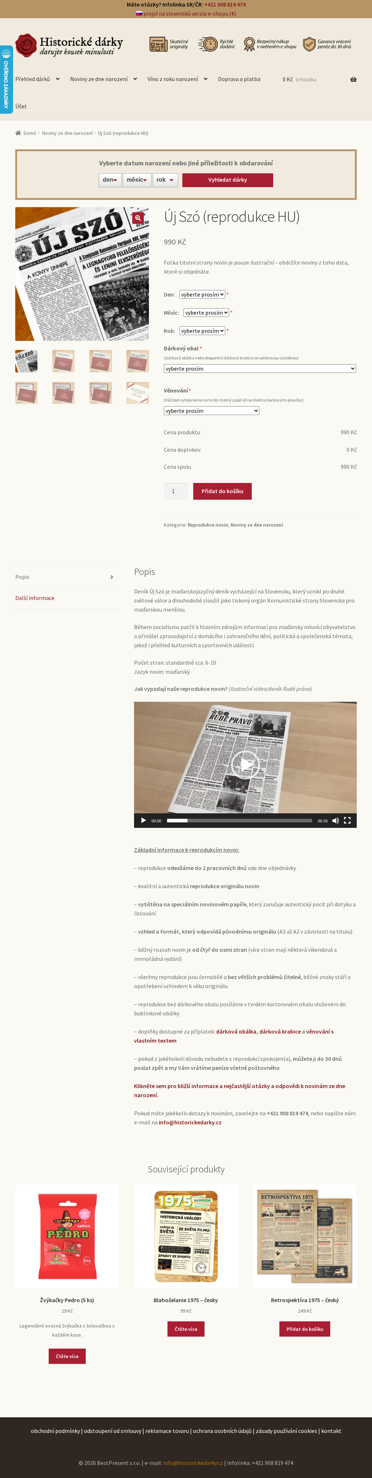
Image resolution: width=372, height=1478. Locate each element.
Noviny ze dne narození (99, 78)
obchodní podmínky (55, 1430)
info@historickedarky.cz (193, 1462)
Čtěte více (67, 1356)
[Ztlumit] (335, 820)
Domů (30, 133)
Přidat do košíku (222, 491)
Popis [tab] (22, 576)
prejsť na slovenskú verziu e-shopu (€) (189, 13)
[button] (138, 218)
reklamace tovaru (167, 1430)
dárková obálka (236, 1031)
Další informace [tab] (34, 597)
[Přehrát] (143, 820)
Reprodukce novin (208, 524)
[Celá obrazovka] (347, 820)
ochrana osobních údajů (222, 1430)
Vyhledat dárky (228, 179)
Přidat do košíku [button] (305, 1329)
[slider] (239, 820)
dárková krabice (280, 1031)
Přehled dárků (32, 78)
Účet (21, 106)
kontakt (331, 1430)
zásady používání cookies (286, 1430)
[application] (245, 765)
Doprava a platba (239, 78)
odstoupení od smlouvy (112, 1430)
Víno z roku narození (172, 78)
